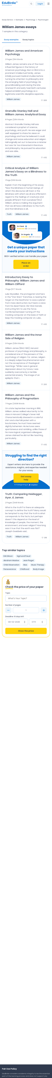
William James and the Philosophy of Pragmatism (22, 396)
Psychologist (43, 20)
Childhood (24, 569)
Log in (40, 3)
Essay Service (7, 20)
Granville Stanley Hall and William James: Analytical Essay (25, 112)
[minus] (8, 610)
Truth (9, 214)
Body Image (38, 569)
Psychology (30, 20)
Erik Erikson (8, 556)
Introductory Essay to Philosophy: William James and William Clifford (25, 280)
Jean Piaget (28, 560)
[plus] (44, 610)
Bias (25, 565)
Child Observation (11, 565)
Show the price (26, 630)
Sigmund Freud (23, 556)
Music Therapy (37, 565)
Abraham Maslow (11, 560)
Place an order (26, 264)
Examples (19, 20)
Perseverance (10, 569)
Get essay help (26, 478)
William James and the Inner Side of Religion (23, 336)
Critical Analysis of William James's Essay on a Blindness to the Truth (25, 171)
